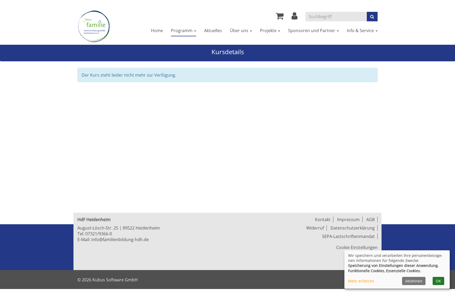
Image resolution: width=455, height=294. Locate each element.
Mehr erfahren (361, 280)
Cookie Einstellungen (357, 247)
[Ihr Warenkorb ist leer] (280, 17)
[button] (294, 17)
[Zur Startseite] (93, 26)
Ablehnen (413, 280)
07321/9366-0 (98, 234)
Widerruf (315, 228)
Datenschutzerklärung (352, 228)
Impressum (348, 219)
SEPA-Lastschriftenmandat (348, 236)
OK (438, 280)
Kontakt (322, 219)
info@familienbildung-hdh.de (120, 239)
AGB (370, 219)
